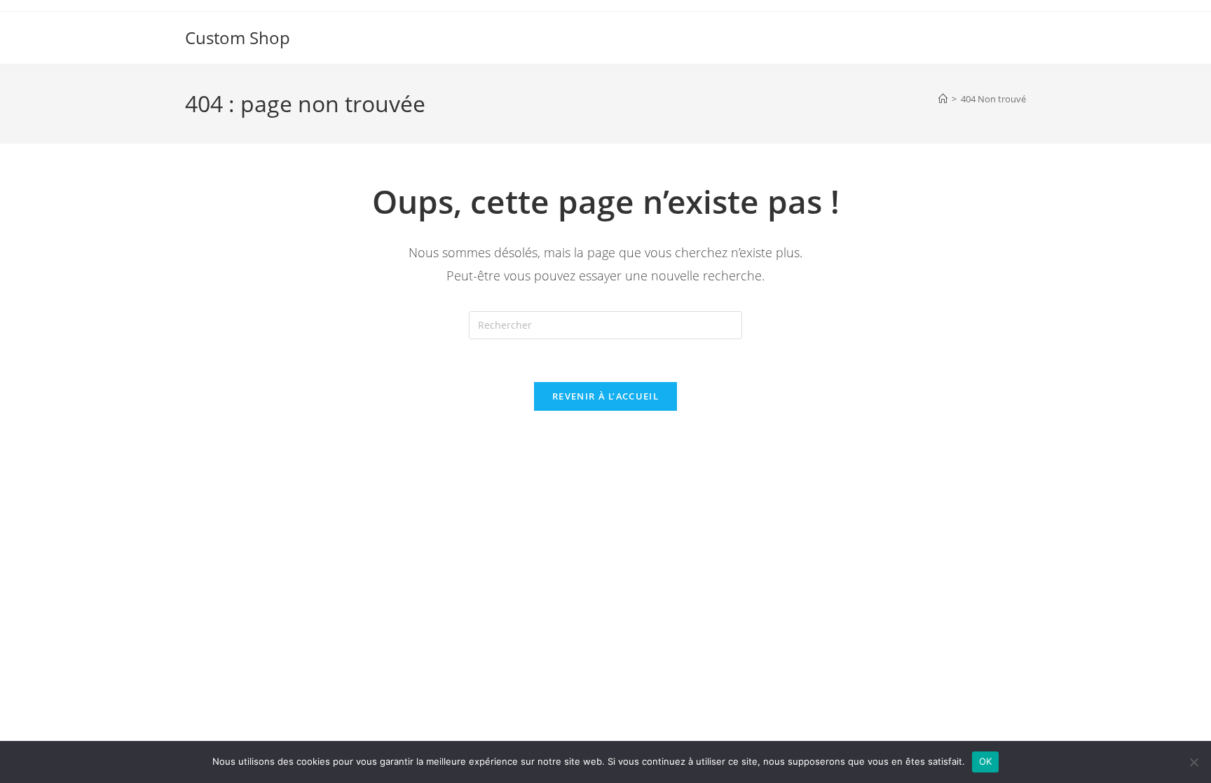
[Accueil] (942, 99)
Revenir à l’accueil (605, 396)
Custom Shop (237, 37)
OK (985, 761)
